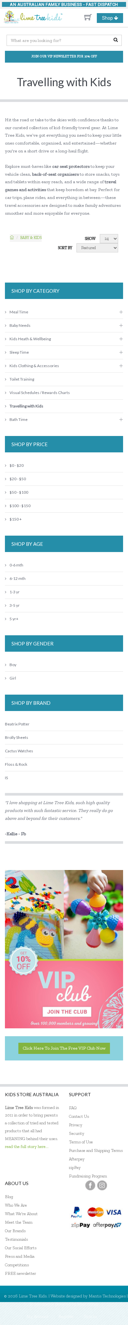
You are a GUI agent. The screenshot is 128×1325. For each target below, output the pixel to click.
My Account (38, 1316)
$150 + (16, 519)
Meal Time (19, 311)
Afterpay (77, 1159)
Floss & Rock (16, 764)
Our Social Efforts (20, 1247)
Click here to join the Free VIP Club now (64, 1048)
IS (6, 777)
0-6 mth (16, 565)
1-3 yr (15, 591)
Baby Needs (20, 325)
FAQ (73, 1107)
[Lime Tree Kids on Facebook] (90, 1185)
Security (76, 1133)
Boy (13, 664)
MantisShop (88, 1303)
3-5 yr (15, 605)
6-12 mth (18, 578)
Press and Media (19, 1256)
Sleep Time (19, 352)
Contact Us (79, 1116)
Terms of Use (81, 1141)
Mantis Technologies (107, 1296)
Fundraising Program (88, 1176)
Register (66, 1316)
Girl (13, 678)
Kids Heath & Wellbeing (30, 338)
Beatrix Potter (17, 724)
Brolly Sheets (16, 737)
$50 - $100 (19, 492)
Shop (112, 19)
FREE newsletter (20, 1273)
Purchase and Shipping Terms (96, 1150)
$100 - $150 (20, 505)
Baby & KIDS (31, 237)
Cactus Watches (19, 750)
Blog (9, 1196)
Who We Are (16, 1205)
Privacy (75, 1124)
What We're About (21, 1213)
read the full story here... (27, 1146)
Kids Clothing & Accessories (34, 365)
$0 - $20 (17, 465)
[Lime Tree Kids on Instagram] (102, 1185)
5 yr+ (14, 618)
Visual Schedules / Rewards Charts (40, 392)
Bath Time (19, 419)
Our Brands (15, 1230)
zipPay (75, 1167)
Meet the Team (18, 1222)
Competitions (17, 1264)
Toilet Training (22, 379)
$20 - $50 (18, 478)
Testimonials (16, 1239)
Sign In (90, 1316)
